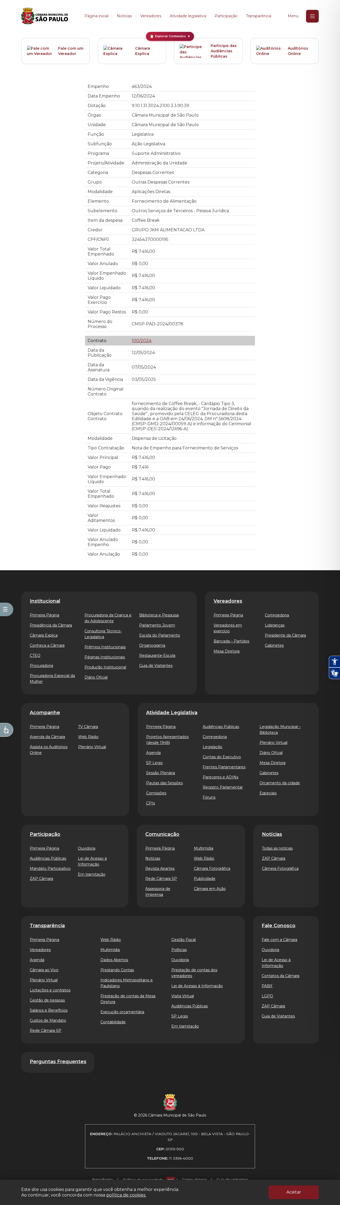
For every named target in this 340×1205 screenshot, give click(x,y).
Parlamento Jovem (157, 625)
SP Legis (154, 762)
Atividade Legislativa (171, 713)
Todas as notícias (277, 848)
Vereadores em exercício (228, 628)
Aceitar (293, 1192)
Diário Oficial (96, 677)
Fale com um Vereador (70, 51)
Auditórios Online (298, 51)
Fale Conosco (278, 926)
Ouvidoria (86, 848)
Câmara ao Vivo (44, 970)
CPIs (150, 803)
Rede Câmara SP (161, 878)
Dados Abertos (114, 959)
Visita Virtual (182, 996)
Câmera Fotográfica (280, 868)
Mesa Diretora (227, 651)
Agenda (153, 752)
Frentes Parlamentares (224, 767)
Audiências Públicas (221, 726)
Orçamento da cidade (280, 783)
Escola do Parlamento (159, 635)
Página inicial (96, 16)
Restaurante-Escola (157, 655)
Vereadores (150, 16)
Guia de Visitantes (155, 665)
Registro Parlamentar (223, 787)
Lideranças (274, 625)
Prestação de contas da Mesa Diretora (127, 999)
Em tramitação (91, 874)
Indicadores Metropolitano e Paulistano (126, 983)
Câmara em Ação (210, 888)
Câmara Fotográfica (212, 868)
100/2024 (141, 340)
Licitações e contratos (50, 990)
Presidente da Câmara (285, 635)
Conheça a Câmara (47, 645)
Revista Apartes (160, 868)
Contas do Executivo (222, 757)
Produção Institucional (105, 667)
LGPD (267, 996)
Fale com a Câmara (279, 939)
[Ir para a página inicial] (44, 16)
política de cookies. (126, 1195)
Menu (293, 16)
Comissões (156, 793)
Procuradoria (41, 665)
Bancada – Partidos (231, 641)
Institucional (45, 601)
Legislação (212, 746)
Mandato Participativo (50, 868)
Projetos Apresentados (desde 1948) (167, 739)
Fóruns (209, 797)
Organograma (152, 645)
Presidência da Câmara (51, 625)
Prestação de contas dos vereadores (194, 973)
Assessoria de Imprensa (157, 891)
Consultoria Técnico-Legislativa (103, 634)
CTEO (35, 655)
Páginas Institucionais (104, 657)
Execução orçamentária (122, 1012)
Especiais (268, 793)
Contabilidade (113, 1022)
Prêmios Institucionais (105, 647)
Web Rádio (88, 736)
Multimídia (203, 848)
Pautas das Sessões (164, 783)
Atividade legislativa (188, 16)
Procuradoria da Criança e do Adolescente (107, 618)
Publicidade (204, 878)
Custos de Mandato (48, 1020)
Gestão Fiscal (183, 939)
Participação (226, 16)
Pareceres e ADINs (220, 777)
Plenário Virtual (92, 746)
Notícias (124, 16)
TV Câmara (88, 726)
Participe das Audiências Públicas (224, 51)
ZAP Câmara (41, 878)
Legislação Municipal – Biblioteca (280, 729)
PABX (267, 985)
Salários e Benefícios (48, 1010)
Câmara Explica (142, 51)
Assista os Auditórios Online (48, 749)
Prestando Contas (117, 970)
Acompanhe (45, 713)
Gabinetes (274, 645)
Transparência (258, 16)
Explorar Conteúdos (170, 36)
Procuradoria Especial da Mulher (52, 678)
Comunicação (162, 834)
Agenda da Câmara (47, 736)
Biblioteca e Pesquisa (159, 615)
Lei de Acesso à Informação (92, 861)
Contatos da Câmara (280, 975)
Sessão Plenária (160, 772)
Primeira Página (44, 615)
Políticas (179, 949)
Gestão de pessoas (47, 1000)
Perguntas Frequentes (58, 1062)
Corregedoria (277, 615)
